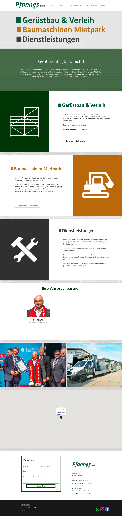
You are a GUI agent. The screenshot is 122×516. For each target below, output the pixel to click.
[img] (39, 309)
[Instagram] (102, 509)
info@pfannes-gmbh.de (85, 483)
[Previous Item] (3, 365)
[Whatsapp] (98, 509)
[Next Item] (119, 365)
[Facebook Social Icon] (107, 509)
